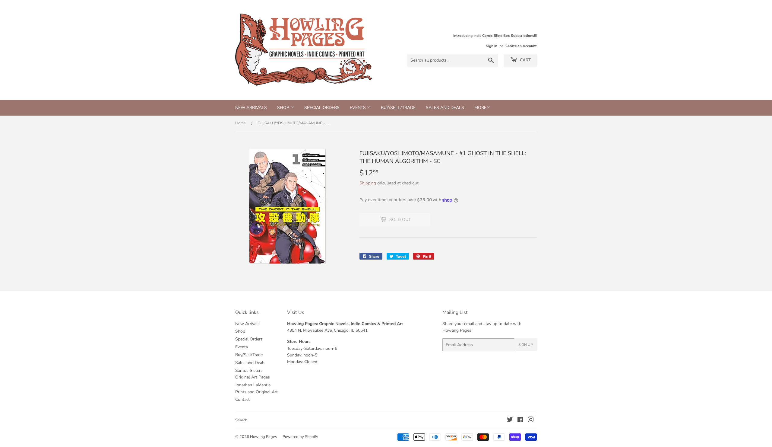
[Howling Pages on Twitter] (510, 420)
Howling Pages (263, 436)
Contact (242, 399)
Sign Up (525, 344)
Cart (525, 60)
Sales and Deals (445, 107)
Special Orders (322, 107)
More (480, 107)
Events (358, 107)
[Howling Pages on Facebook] (520, 420)
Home (240, 123)
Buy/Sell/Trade (398, 107)
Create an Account (521, 45)
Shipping (367, 183)
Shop (283, 107)
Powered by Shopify (300, 436)
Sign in (491, 45)
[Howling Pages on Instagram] (531, 420)
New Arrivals (251, 107)
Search (241, 420)
